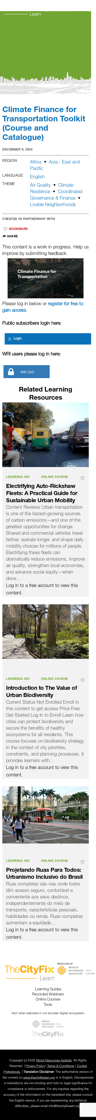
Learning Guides (48, 989)
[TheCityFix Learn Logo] (37, 9)
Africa (35, 162)
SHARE (12, 236)
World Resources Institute (54, 1060)
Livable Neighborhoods (53, 205)
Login (18, 338)
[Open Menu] (90, 9)
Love (5, 229)
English (37, 177)
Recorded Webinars (48, 994)
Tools (48, 1005)
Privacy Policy (35, 1066)
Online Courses (48, 999)
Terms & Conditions (60, 1066)
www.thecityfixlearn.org (39, 1077)
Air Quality (40, 185)
